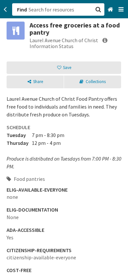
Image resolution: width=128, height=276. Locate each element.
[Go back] (5, 9)
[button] (64, 138)
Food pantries (29, 179)
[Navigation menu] (121, 9)
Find (22, 9)
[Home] (111, 9)
